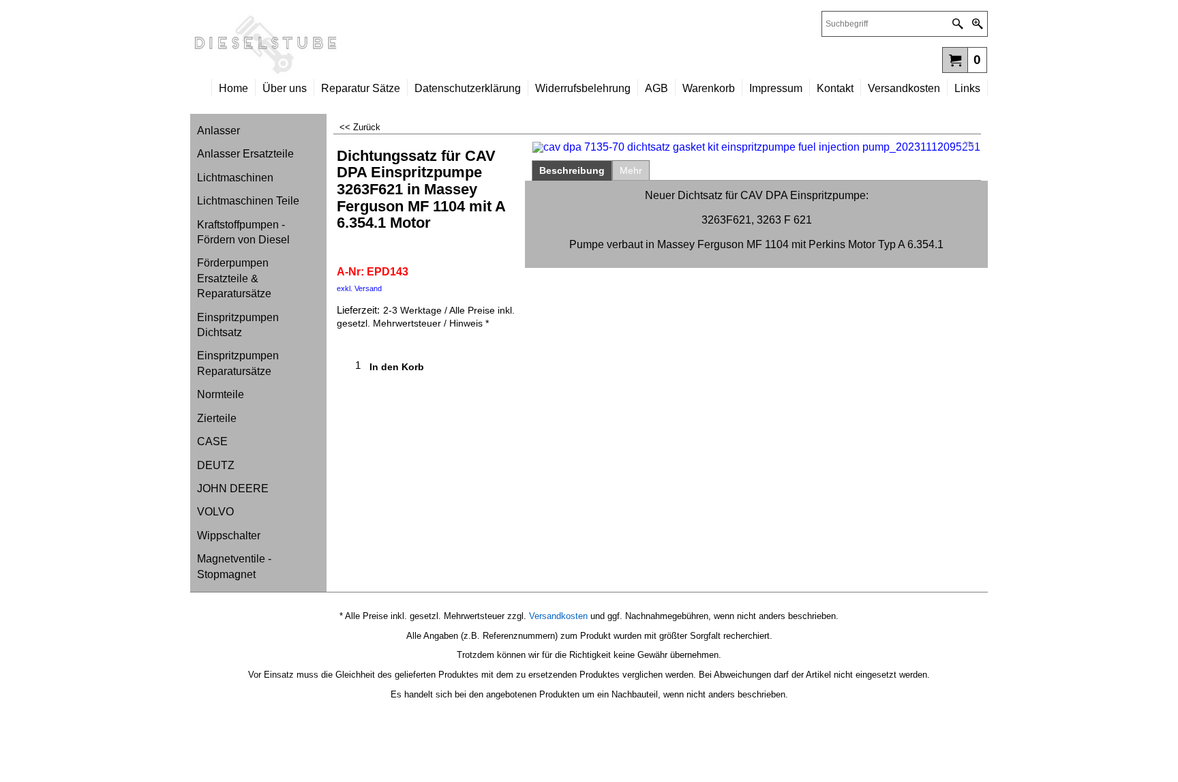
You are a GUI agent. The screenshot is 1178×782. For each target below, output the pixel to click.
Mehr (631, 170)
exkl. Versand (359, 288)
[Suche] (957, 24)
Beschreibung (572, 170)
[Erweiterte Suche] (977, 24)
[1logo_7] (389, 45)
